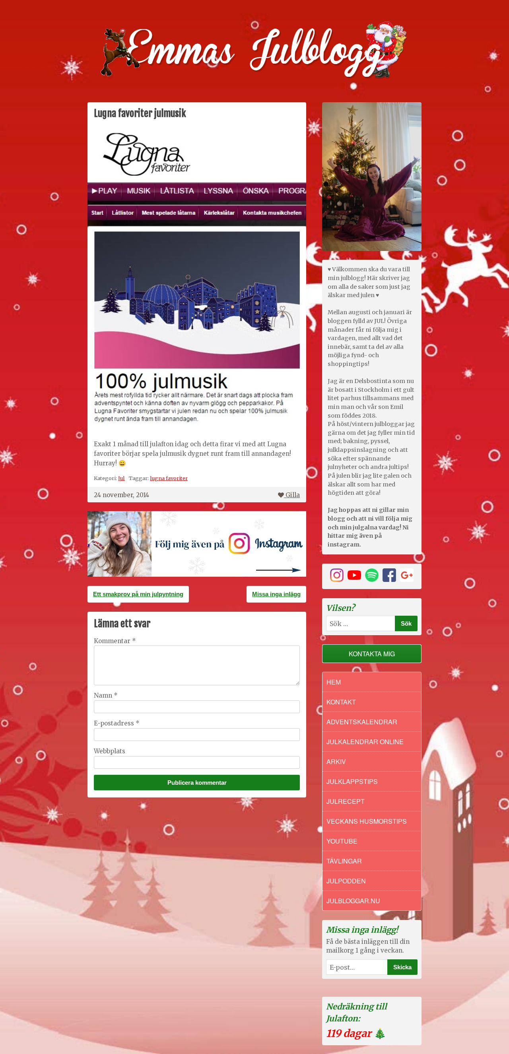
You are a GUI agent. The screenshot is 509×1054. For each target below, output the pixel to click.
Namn (106, 695)
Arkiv (336, 761)
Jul (121, 478)
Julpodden (346, 880)
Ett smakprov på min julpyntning (138, 594)
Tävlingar (344, 860)
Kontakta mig (372, 653)
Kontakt (341, 701)
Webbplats (109, 751)
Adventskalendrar (361, 721)
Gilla (293, 495)
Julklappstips (352, 781)
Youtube (341, 841)
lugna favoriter (169, 478)
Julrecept (345, 801)
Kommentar (115, 641)
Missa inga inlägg (276, 594)
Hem (333, 681)
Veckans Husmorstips (366, 821)
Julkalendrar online (365, 741)
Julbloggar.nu (353, 900)
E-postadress (117, 723)
